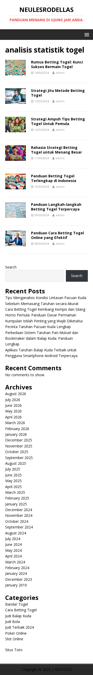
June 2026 (13, 405)
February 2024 (17, 567)
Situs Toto (13, 649)
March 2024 (15, 562)
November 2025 (18, 446)
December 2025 (18, 440)
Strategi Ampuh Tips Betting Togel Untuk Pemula (58, 121)
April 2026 (13, 417)
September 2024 (19, 527)
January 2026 (16, 434)
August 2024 (15, 533)
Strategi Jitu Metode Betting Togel (58, 93)
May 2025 (13, 480)
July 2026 (12, 399)
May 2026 (13, 411)
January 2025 (16, 504)
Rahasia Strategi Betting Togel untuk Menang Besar (56, 150)
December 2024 (18, 509)
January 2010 (16, 585)
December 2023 (18, 579)
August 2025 (15, 463)
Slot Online (14, 638)
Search (11, 267)
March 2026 (15, 422)
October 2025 (16, 451)
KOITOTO (63, 669)
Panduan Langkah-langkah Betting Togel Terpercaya (56, 207)
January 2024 (16, 573)
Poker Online (16, 633)
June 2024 (13, 544)
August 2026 (15, 393)
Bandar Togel (16, 604)
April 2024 (13, 556)
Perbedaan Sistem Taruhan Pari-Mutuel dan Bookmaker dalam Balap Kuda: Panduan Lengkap (41, 338)
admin (60, 73)
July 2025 (12, 469)
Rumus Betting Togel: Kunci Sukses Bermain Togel (57, 64)
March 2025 (15, 492)
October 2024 (16, 521)
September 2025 (19, 457)
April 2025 (13, 486)
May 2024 (13, 550)
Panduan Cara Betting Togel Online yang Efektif (57, 235)
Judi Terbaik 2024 (19, 627)
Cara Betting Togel (21, 609)
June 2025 (13, 475)
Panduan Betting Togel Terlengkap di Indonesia (53, 178)
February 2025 (17, 498)
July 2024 (12, 538)
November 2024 (18, 515)
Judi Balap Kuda (18, 615)
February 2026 (17, 428)
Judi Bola (12, 621)
